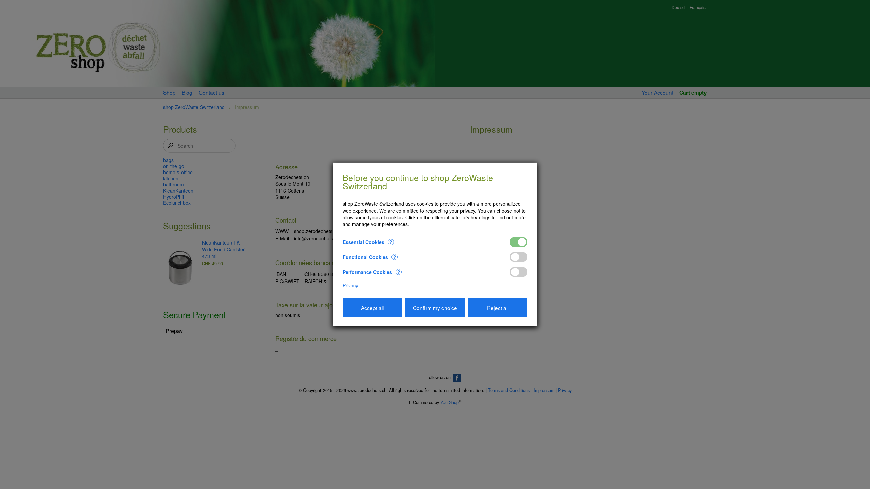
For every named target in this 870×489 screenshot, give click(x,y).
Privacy (350, 285)
